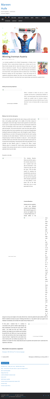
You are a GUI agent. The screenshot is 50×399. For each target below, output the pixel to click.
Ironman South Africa (5, 385)
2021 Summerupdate (5, 370)
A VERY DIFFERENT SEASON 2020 (8, 375)
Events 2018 (6, 357)
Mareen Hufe (12, 59)
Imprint (20, 20)
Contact (14, 20)
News (32, 17)
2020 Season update (5, 379)
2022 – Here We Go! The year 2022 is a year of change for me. (14, 368)
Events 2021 (3, 377)
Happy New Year (4, 372)
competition (5, 53)
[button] (39, 18)
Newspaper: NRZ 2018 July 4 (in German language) (13, 351)
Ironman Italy (4, 383)
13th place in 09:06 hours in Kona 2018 (38, 357)
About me (20, 17)
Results (27, 17)
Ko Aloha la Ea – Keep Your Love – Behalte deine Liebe (13, 366)
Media (36, 17)
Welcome (13, 17)
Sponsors (7, 20)
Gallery (44, 17)
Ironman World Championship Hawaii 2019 (10, 381)
